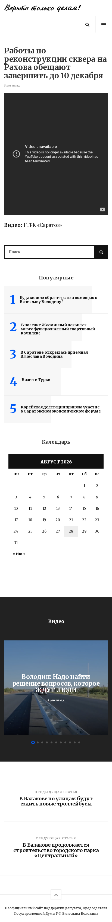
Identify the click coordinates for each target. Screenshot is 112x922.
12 (44, 508)
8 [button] (65, 742)
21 (71, 520)
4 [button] (47, 742)
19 (44, 520)
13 (58, 508)
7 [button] (61, 742)
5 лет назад (12, 85)
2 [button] (37, 742)
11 (30, 508)
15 (84, 508)
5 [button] (51, 742)
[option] (56, 687)
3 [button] (42, 742)
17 (16, 520)
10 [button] (74, 742)
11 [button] (79, 742)
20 (57, 520)
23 (97, 520)
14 (71, 508)
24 (16, 531)
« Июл (19, 554)
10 (16, 508)
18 (30, 520)
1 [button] (33, 742)
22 (84, 520)
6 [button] (56, 742)
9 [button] (70, 742)
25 (30, 531)
